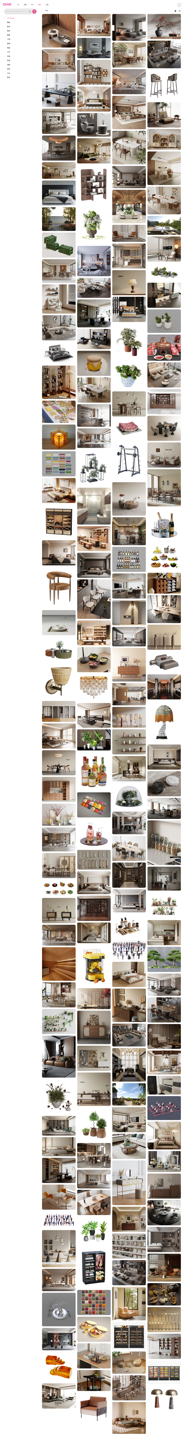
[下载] (179, 11)
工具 (47, 4)
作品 (25, 4)
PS (32, 4)
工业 (8, 73)
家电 (8, 43)
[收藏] (175, 11)
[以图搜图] (30, 11)
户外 (8, 52)
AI (18, 4)
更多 (8, 77)
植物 (8, 35)
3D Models (11, 18)
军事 (8, 60)
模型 (39, 4)
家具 (8, 31)
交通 (8, 56)
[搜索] (34, 11)
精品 (8, 22)
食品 (8, 48)
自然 (8, 69)
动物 (8, 65)
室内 (8, 27)
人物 (8, 39)
